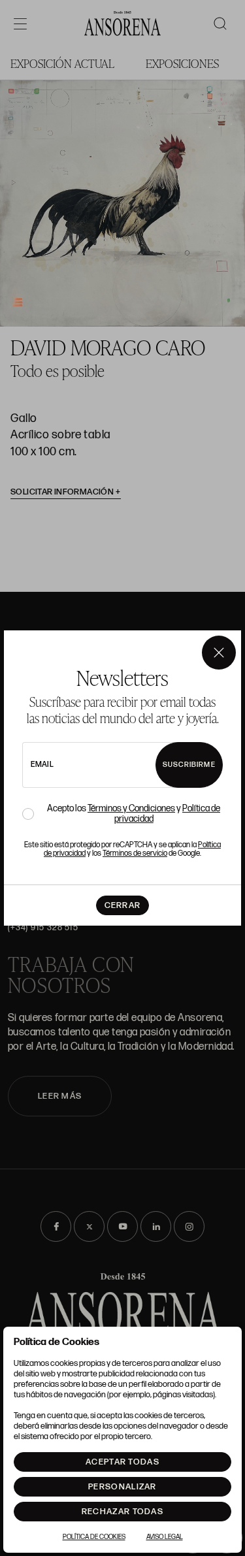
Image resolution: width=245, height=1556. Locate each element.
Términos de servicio (135, 853)
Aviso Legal (164, 1537)
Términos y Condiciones (131, 808)
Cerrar (123, 905)
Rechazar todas (122, 1511)
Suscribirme (189, 764)
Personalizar (122, 1487)
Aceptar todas (122, 1462)
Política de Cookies (94, 1537)
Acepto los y (133, 813)
